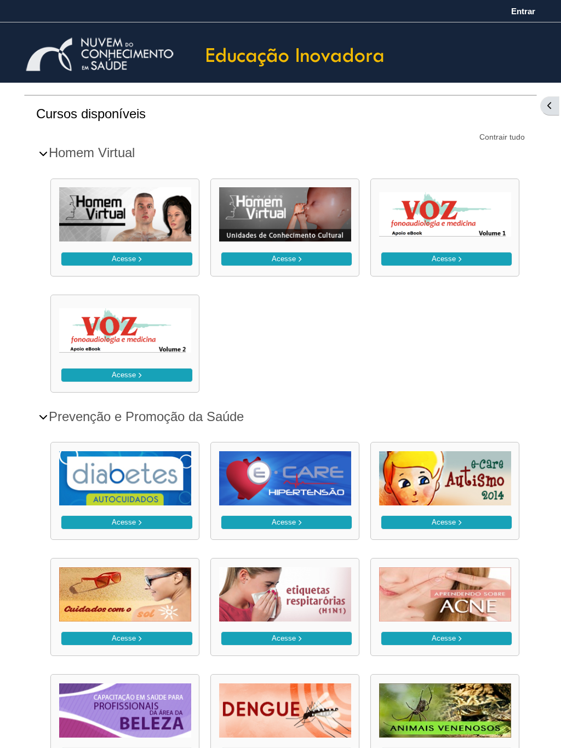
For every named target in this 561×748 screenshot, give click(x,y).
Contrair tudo (502, 137)
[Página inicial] (295, 54)
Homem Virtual (92, 152)
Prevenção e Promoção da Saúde (146, 416)
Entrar (523, 11)
